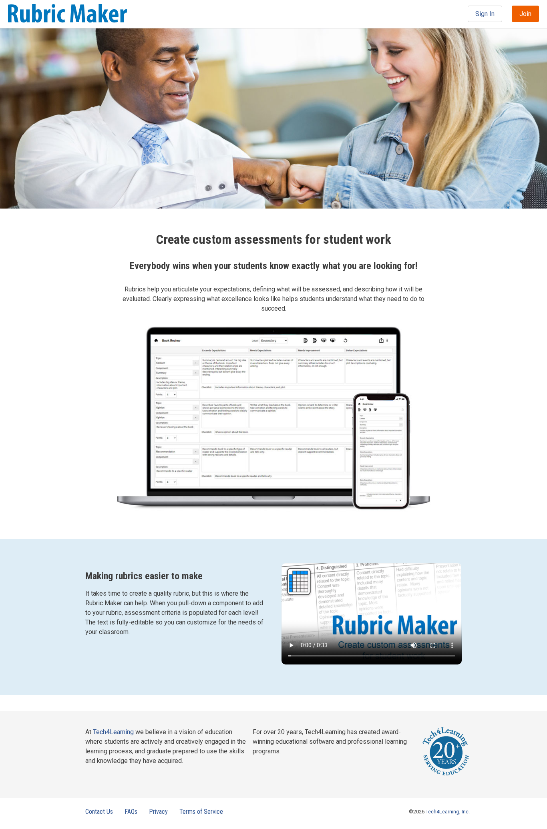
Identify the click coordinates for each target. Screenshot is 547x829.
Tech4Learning (113, 732)
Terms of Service (201, 811)
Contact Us (99, 811)
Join (525, 14)
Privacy (158, 811)
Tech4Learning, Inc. (448, 812)
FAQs (131, 811)
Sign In (485, 14)
